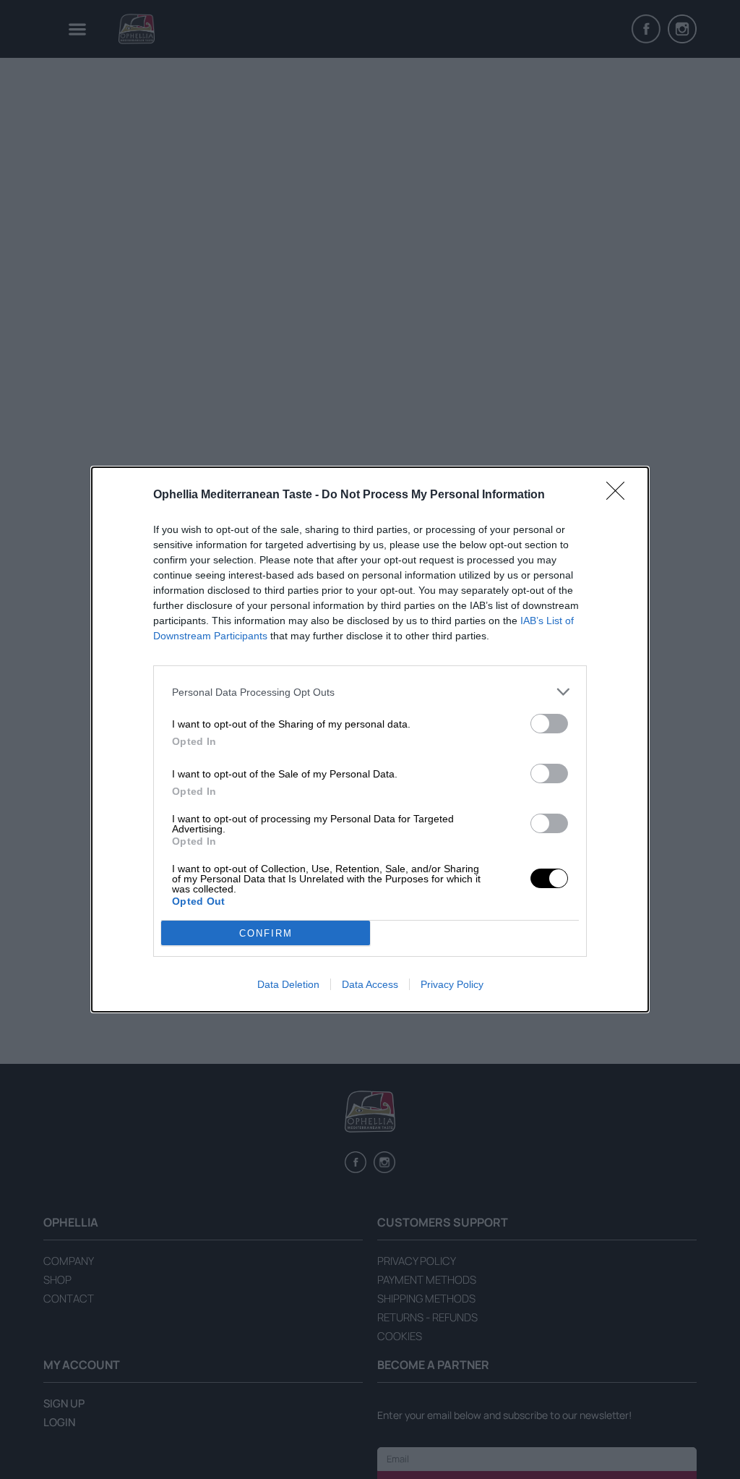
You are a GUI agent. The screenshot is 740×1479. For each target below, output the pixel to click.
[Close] (620, 495)
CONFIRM (266, 933)
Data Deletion (288, 984)
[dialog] (370, 739)
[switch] (549, 723)
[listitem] (370, 691)
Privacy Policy (452, 984)
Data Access (370, 984)
